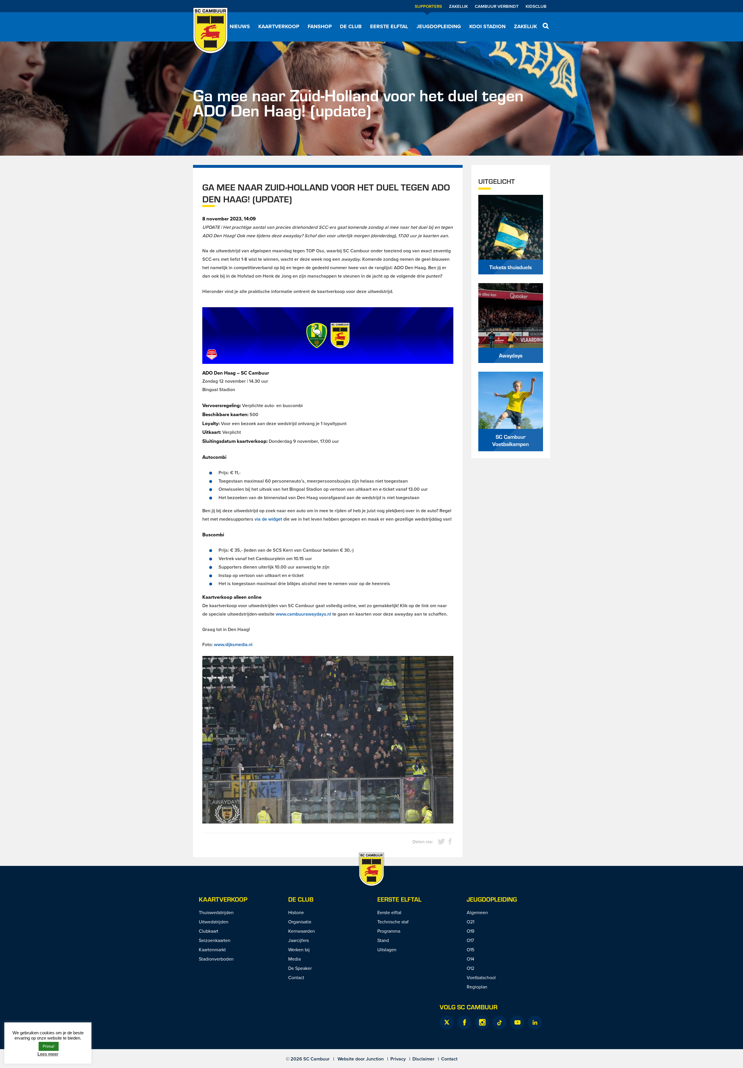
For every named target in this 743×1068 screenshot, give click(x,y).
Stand (383, 940)
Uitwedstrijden (213, 921)
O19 (470, 931)
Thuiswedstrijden (216, 912)
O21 (470, 921)
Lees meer (47, 1053)
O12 (470, 968)
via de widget (268, 519)
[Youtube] (517, 1022)
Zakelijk (458, 6)
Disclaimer (423, 1059)
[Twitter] (447, 1022)
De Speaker (300, 968)
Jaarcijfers (298, 940)
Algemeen (477, 912)
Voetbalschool (481, 977)
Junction (375, 1059)
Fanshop (320, 26)
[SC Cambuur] (210, 30)
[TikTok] (499, 1022)
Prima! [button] (49, 1046)
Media (294, 959)
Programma (388, 931)
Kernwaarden (301, 931)
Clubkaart (208, 931)
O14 (470, 959)
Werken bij (299, 949)
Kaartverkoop (278, 26)
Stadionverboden (216, 959)
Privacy (398, 1059)
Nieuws (240, 26)
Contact (296, 977)
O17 (470, 940)
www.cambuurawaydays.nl (303, 614)
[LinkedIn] (535, 1022)
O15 (470, 949)
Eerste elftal (389, 26)
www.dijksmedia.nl (233, 644)
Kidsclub (536, 6)
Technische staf (393, 921)
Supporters (428, 6)
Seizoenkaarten (214, 940)
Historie (296, 912)
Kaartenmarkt (212, 949)
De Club (351, 26)
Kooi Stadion (487, 26)
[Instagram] (482, 1022)
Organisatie (299, 921)
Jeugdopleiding (438, 26)
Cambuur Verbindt (497, 6)
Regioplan (477, 987)
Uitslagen (386, 949)
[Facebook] (464, 1022)
